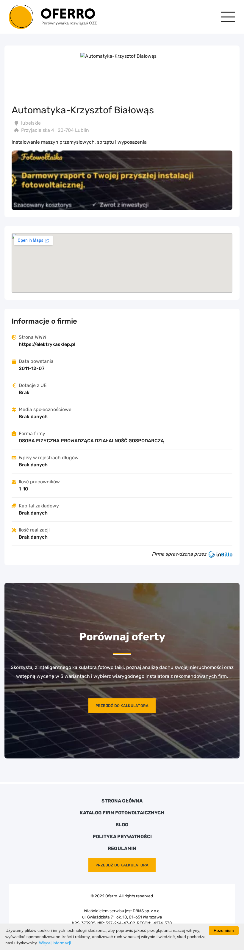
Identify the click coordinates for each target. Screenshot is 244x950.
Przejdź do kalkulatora (122, 705)
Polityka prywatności (122, 836)
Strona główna (122, 801)
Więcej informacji (55, 942)
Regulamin (122, 848)
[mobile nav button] (228, 17)
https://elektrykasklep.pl (47, 344)
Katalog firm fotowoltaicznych (122, 813)
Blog (122, 824)
